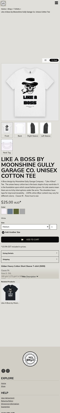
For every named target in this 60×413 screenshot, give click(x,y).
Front (7, 136)
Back (20, 136)
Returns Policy (7, 401)
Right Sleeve (32, 136)
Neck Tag (7, 152)
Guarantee (5, 407)
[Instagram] (8, 371)
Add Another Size (12, 232)
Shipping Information (10, 404)
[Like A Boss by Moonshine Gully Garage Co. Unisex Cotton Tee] (10, 292)
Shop (10, 9)
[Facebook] (3, 371)
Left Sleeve (45, 136)
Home (3, 9)
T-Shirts (17, 9)
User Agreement (7, 398)
